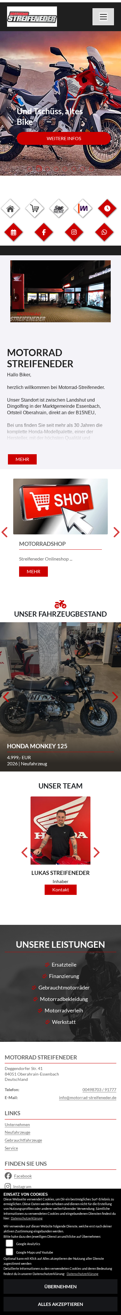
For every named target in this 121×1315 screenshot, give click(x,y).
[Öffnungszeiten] (107, 213)
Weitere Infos (64, 138)
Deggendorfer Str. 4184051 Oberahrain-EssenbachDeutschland (32, 1074)
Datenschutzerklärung (27, 1218)
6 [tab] (74, 169)
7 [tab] (82, 169)
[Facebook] (43, 236)
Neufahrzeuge (17, 1132)
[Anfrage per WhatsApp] (104, 236)
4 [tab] (56, 169)
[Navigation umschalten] (103, 16)
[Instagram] (74, 236)
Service (11, 1147)
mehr (22, 459)
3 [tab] (47, 169)
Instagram (22, 1186)
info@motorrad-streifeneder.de (87, 1097)
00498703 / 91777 (99, 1089)
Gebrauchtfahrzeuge (23, 1140)
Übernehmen (60, 1286)
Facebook (23, 1175)
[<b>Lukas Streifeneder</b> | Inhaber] (60, 830)
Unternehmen (17, 1124)
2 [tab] (38, 169)
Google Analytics (28, 1244)
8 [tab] (91, 169)
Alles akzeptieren (60, 1304)
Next (105, 100)
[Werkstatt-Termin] (13, 236)
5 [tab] (65, 169)
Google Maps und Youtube (34, 1252)
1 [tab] (30, 169)
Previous (15, 100)
